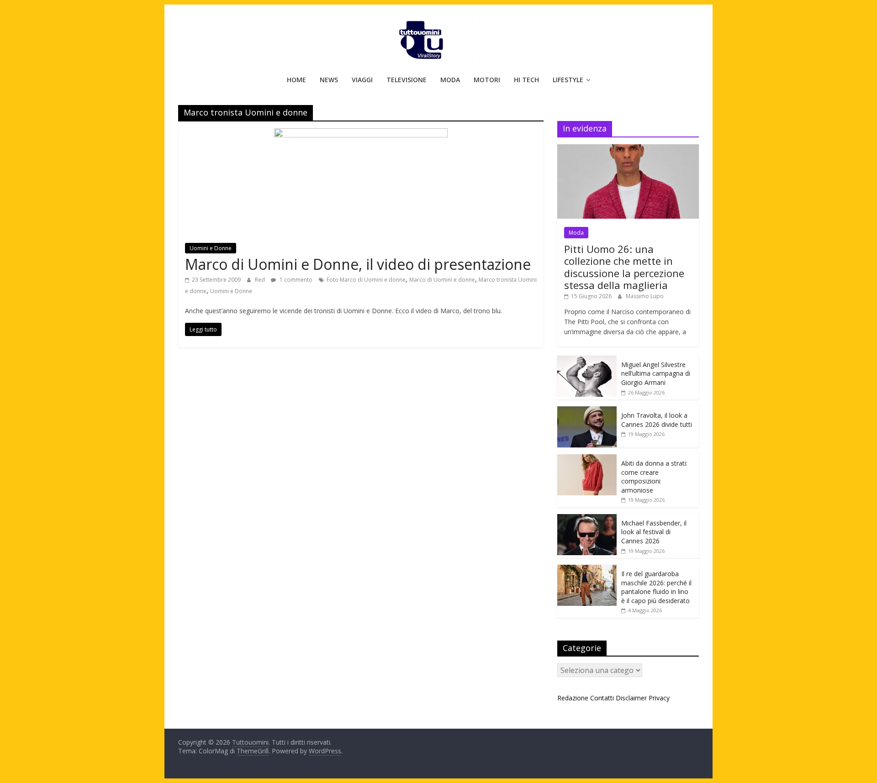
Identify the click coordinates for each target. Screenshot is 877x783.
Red (260, 280)
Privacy (659, 698)
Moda (450, 79)
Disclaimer (631, 698)
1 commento (295, 280)
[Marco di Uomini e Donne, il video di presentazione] (361, 134)
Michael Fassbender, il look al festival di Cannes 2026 (654, 532)
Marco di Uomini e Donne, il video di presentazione (358, 264)
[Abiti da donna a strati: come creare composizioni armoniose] (587, 459)
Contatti (602, 698)
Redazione (572, 698)
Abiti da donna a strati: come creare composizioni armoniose (654, 476)
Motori (487, 79)
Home (296, 79)
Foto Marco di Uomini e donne (366, 280)
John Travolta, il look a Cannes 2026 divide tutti (656, 420)
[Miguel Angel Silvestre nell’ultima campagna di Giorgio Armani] (587, 360)
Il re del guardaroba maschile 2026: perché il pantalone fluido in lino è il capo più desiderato (656, 587)
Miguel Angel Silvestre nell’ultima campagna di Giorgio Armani (655, 373)
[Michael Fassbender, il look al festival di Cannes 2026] (587, 519)
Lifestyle (568, 79)
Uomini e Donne (211, 248)
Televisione (406, 79)
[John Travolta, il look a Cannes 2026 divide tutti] (587, 411)
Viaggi (362, 79)
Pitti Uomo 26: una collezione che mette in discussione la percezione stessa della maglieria (624, 267)
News (329, 79)
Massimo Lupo (645, 296)
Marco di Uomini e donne (442, 280)
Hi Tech (526, 79)
